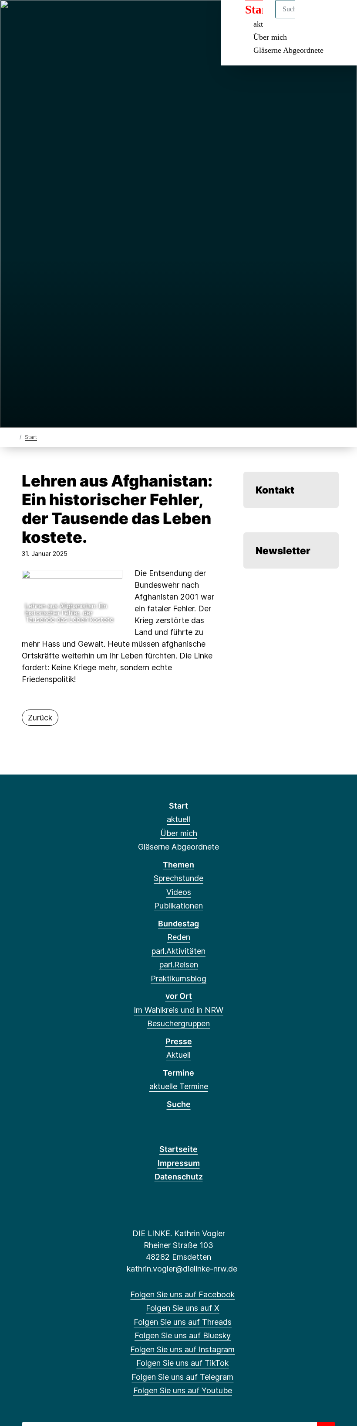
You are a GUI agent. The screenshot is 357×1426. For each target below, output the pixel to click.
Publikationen (178, 905)
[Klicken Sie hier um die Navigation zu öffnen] (339, 18)
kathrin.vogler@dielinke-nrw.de (182, 1268)
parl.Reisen (178, 964)
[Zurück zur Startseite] (14, 436)
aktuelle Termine (178, 1086)
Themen (178, 864)
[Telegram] (102, 18)
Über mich (270, 37)
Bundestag (178, 923)
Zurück (40, 717)
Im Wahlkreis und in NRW (178, 1010)
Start (31, 437)
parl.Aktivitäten (178, 951)
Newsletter (283, 550)
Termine (178, 1072)
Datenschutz (179, 1176)
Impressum (179, 1163)
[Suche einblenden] (313, 18)
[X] (31, 18)
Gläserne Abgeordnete (288, 50)
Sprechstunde (178, 878)
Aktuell (178, 1054)
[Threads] (45, 18)
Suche (179, 1104)
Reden (178, 937)
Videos (178, 892)
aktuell (178, 819)
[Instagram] (74, 18)
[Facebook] (16, 18)
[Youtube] (116, 18)
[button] (72, 598)
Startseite (178, 1149)
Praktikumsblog (178, 978)
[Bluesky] (59, 18)
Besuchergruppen (178, 1023)
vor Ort (178, 996)
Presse (178, 1041)
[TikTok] (88, 18)
